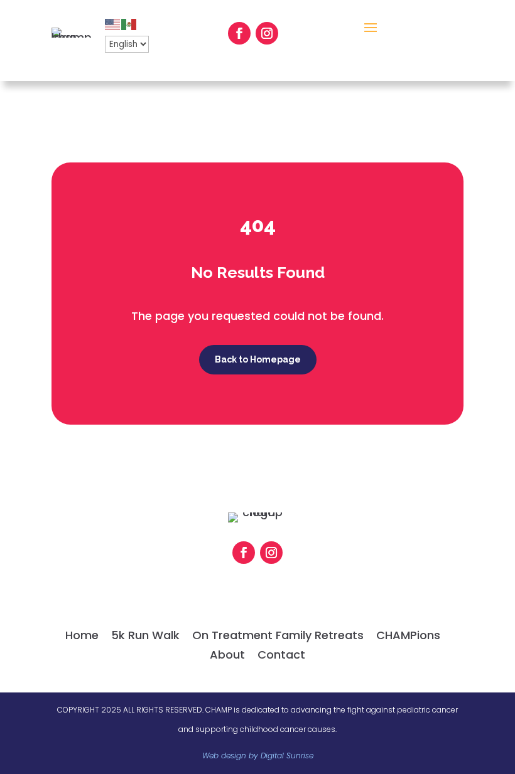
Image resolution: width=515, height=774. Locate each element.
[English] (113, 23)
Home (82, 635)
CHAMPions (408, 635)
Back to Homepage (258, 359)
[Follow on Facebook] (239, 33)
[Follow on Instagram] (267, 33)
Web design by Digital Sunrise (257, 755)
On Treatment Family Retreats (278, 635)
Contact (281, 654)
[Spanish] (129, 23)
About (227, 654)
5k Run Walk (145, 635)
